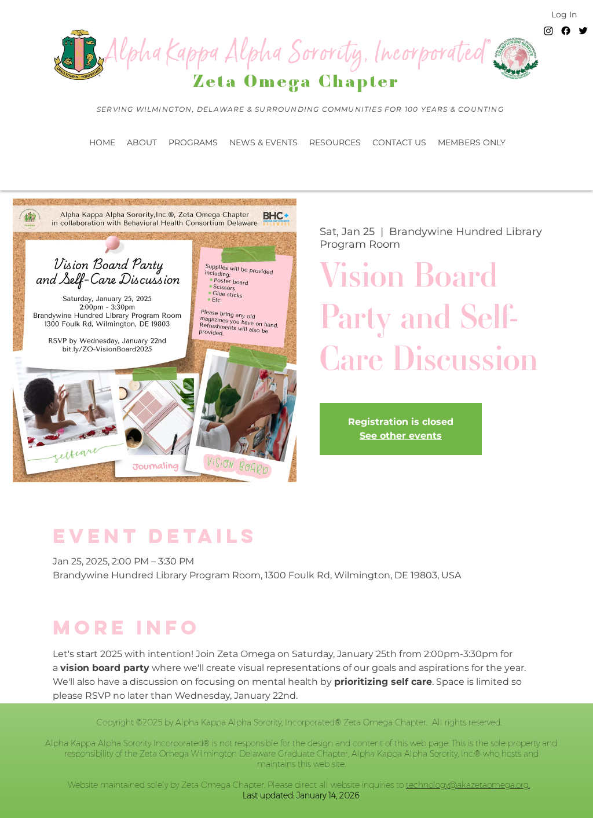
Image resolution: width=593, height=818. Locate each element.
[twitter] (583, 30)
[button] (263, 142)
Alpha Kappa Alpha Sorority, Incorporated (296, 52)
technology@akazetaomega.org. (468, 785)
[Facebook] (566, 30)
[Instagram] (548, 30)
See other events (401, 435)
